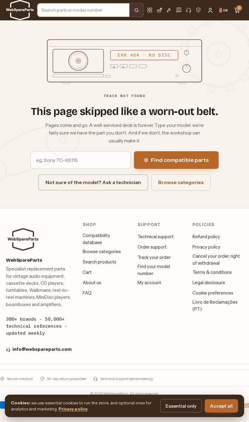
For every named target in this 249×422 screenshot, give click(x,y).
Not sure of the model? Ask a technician (93, 182)
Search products (99, 262)
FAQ (87, 293)
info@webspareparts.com (42, 349)
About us (92, 282)
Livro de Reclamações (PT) (215, 305)
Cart (87, 272)
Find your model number (154, 270)
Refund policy (206, 236)
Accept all (221, 406)
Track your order (154, 257)
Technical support (156, 236)
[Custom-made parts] (169, 10)
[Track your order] (159, 10)
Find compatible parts (180, 160)
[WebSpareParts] (20, 10)
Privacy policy (206, 247)
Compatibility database (96, 239)
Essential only (180, 406)
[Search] (136, 10)
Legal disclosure (209, 282)
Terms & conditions (212, 272)
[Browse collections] (149, 10)
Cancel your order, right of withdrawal (216, 259)
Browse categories (181, 182)
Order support (152, 247)
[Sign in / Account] (210, 10)
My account (149, 282)
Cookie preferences (213, 293)
